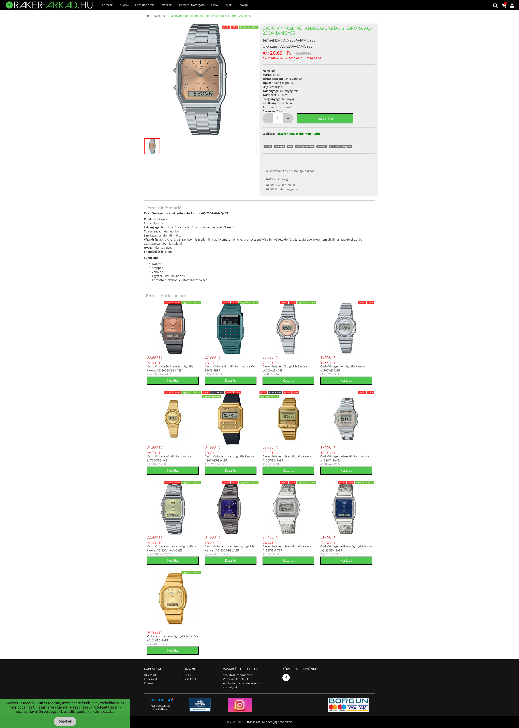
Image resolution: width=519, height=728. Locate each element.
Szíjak (228, 5)
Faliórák (124, 5)
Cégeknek (189, 679)
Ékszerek (166, 5)
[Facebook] (286, 677)
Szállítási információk (237, 675)
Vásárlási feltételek (236, 679)
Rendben (65, 721)
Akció (214, 5)
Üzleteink (150, 675)
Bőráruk (243, 5)
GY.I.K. (187, 675)
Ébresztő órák (144, 5)
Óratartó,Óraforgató (191, 5)
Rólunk (148, 683)
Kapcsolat (150, 679)
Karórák (107, 5)
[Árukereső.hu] (161, 701)
